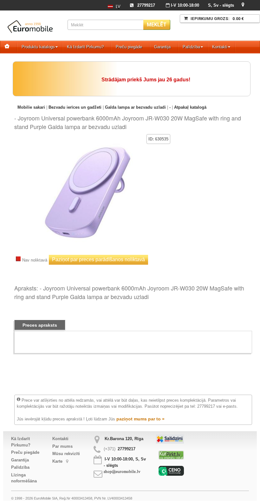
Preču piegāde (129, 46)
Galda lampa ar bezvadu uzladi (135, 107)
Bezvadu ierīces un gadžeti (75, 107)
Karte (58, 461)
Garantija (162, 46)
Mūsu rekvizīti (66, 453)
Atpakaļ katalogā (190, 107)
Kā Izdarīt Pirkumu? (85, 46)
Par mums (62, 446)
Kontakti (219, 46)
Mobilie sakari (31, 107)
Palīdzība (191, 46)
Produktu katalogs (38, 46)
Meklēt (156, 25)
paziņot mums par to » (140, 418)
